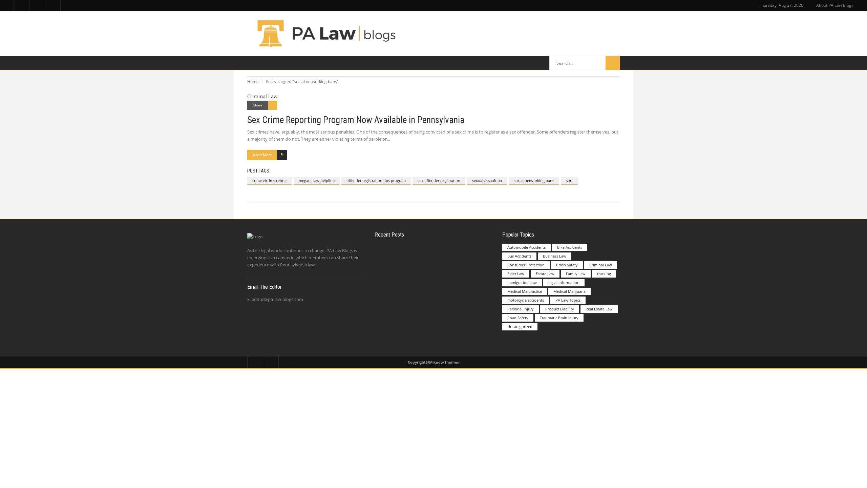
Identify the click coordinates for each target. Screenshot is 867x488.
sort (569, 180)
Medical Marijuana (569, 291)
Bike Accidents (569, 247)
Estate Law (545, 273)
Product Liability (559, 308)
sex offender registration (439, 180)
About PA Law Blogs (834, 5)
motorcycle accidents (525, 300)
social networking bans (534, 180)
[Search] (613, 63)
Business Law (554, 256)
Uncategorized (519, 326)
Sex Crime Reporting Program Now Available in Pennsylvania (355, 120)
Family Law (576, 273)
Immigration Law (522, 282)
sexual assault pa (487, 180)
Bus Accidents (519, 256)
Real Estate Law (599, 308)
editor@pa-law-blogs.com (277, 299)
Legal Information (563, 282)
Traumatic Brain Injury (559, 317)
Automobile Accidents (526, 247)
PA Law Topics (567, 300)
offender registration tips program (376, 180)
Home (253, 81)
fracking (604, 273)
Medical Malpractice (524, 291)
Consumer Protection (526, 264)
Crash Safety (567, 264)
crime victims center (269, 180)
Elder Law (515, 273)
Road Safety (517, 317)
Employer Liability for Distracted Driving (448, 257)
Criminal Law (262, 96)
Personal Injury (520, 308)
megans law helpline (317, 180)
